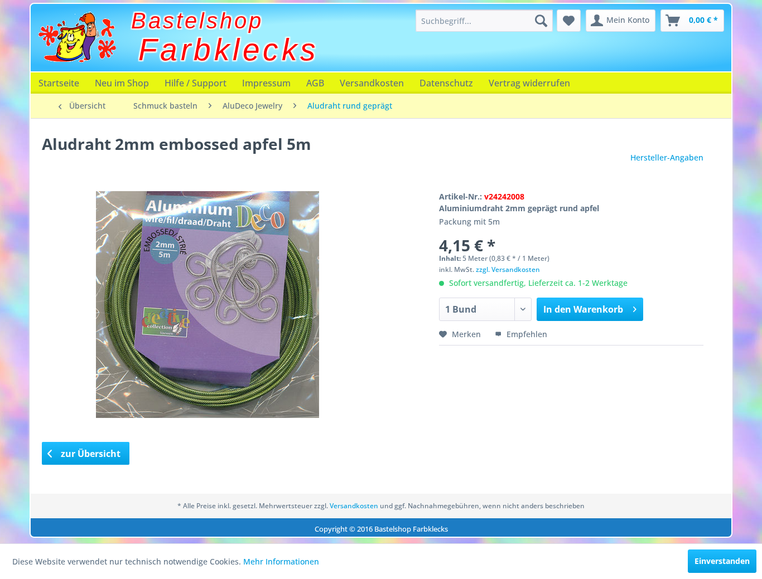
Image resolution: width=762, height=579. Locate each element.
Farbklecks (228, 49)
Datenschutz (446, 83)
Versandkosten (372, 83)
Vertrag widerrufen (529, 83)
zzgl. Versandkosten (508, 269)
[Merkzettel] (569, 20)
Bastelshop (197, 20)
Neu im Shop (122, 83)
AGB (315, 83)
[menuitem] (484, 20)
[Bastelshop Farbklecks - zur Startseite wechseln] (77, 37)
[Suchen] (541, 20)
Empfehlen (525, 334)
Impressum (266, 83)
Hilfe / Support (195, 83)
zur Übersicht (89, 453)
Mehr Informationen (281, 561)
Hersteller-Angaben (666, 157)
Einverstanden (722, 561)
